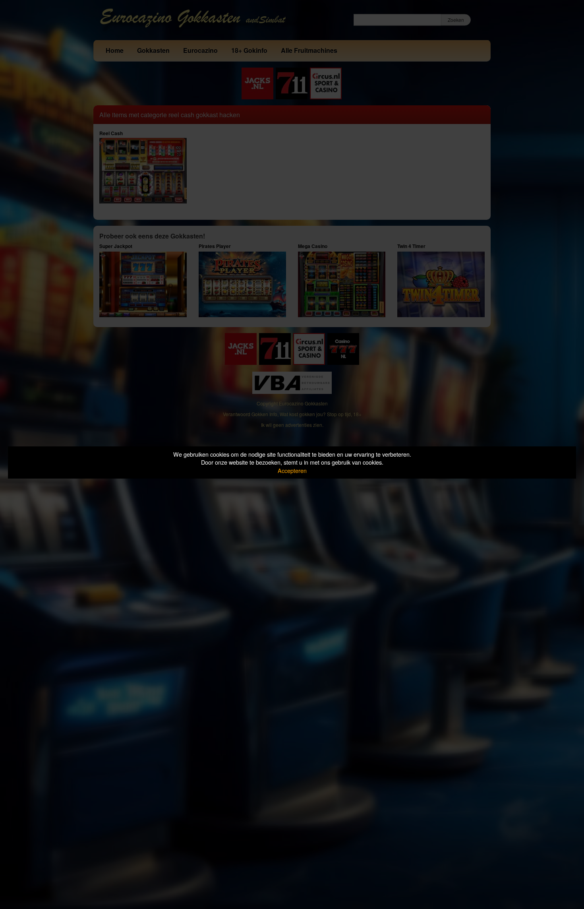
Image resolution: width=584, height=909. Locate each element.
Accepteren (292, 470)
